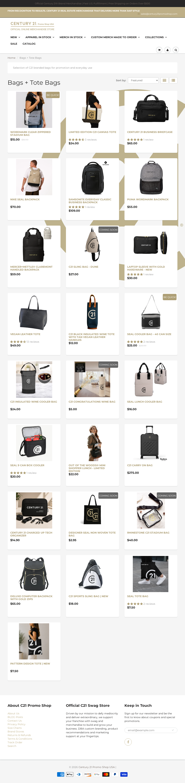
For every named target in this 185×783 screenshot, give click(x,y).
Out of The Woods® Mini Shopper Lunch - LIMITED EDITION (87, 468)
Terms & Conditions (20, 738)
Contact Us (15, 720)
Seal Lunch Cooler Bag (144, 401)
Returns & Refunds (19, 735)
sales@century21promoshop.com (159, 13)
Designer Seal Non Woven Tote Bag (92, 534)
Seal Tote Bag (137, 596)
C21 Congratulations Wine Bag (92, 401)
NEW (13, 37)
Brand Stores (16, 731)
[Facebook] (128, 742)
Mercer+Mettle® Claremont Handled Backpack (31, 268)
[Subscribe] (173, 730)
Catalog (29, 43)
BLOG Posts (15, 717)
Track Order (15, 742)
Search (12, 746)
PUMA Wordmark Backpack (148, 199)
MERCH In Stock (71, 37)
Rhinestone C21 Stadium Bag (148, 532)
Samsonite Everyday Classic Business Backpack (90, 201)
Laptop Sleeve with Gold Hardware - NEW (146, 268)
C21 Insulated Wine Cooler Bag (33, 401)
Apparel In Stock (38, 37)
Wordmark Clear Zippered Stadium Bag (30, 133)
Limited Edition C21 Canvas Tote (92, 132)
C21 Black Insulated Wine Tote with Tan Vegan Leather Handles (92, 337)
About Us (13, 713)
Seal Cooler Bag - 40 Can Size (149, 334)
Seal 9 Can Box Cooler (27, 465)
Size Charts (15, 728)
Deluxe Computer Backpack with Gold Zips (31, 598)
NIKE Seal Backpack (25, 199)
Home (11, 57)
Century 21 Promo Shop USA (97, 767)
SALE (13, 43)
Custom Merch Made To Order (114, 37)
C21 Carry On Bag (140, 465)
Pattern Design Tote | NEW (30, 663)
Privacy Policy (16, 724)
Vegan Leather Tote (25, 334)
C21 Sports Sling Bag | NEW (88, 596)
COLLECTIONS (154, 37)
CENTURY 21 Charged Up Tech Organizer (31, 534)
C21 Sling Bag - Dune (83, 266)
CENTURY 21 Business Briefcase (150, 132)
